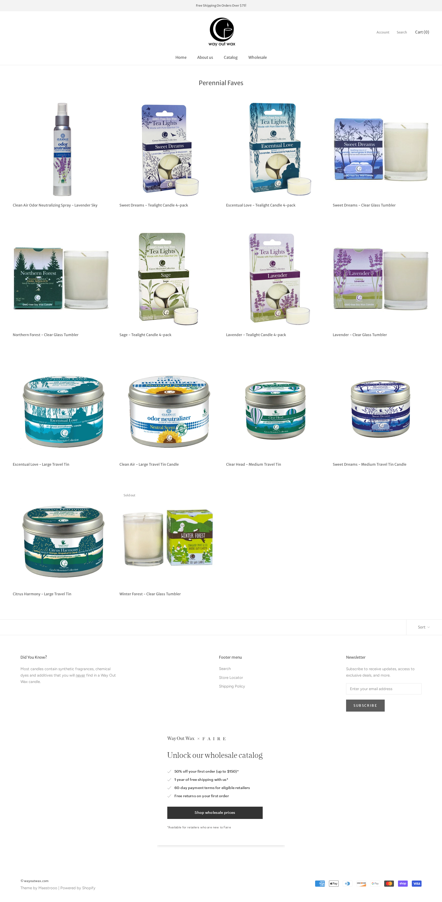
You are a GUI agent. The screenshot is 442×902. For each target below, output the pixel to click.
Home (180, 57)
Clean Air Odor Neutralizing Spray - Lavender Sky (55, 205)
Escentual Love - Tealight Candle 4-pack (260, 205)
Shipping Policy (232, 686)
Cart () (422, 32)
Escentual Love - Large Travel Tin (41, 464)
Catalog (231, 57)
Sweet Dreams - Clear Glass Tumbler (364, 205)
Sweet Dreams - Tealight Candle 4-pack (153, 205)
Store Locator (231, 677)
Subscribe (365, 705)
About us (205, 57)
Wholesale (257, 57)
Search (402, 32)
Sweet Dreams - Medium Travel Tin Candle (369, 464)
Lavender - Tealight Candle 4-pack (256, 335)
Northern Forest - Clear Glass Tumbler (46, 335)
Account (383, 32)
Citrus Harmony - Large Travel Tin (42, 594)
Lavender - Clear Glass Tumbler (360, 335)
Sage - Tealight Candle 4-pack (145, 335)
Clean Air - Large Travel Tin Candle (149, 464)
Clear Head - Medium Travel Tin (253, 464)
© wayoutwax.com (34, 881)
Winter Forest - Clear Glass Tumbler (150, 594)
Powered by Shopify (77, 888)
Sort (422, 627)
